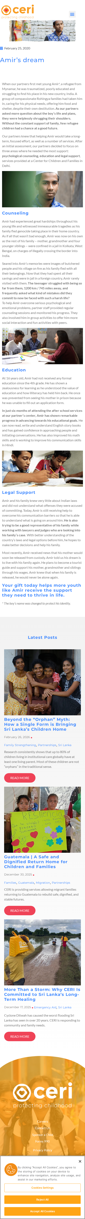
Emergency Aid (45, 1007)
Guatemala (26, 883)
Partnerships (47, 745)
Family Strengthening (20, 745)
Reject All (42, 1199)
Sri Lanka (64, 745)
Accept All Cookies (42, 1211)
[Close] (80, 1161)
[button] (72, 14)
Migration (43, 883)
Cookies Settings (42, 1187)
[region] (42, 1187)
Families (10, 883)
